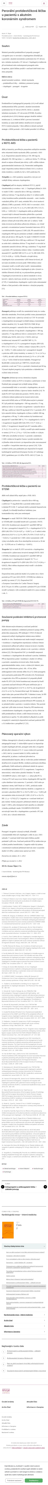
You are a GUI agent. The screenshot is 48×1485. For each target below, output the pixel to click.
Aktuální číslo (9, 1326)
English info (42, 27)
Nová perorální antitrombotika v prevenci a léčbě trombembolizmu (20, 1298)
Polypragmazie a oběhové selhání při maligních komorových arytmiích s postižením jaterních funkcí (24, 1267)
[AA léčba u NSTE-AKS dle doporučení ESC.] (24, 471)
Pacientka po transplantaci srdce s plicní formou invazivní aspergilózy (24, 1271)
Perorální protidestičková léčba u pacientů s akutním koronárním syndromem (26, 1286)
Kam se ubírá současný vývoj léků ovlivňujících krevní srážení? (25, 1252)
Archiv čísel (8, 1320)
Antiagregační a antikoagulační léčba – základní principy (21, 1188)
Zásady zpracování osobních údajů (34, 1448)
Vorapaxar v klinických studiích (15, 1256)
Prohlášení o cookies (9, 1429)
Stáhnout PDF (29, 27)
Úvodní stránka (8, 1402)
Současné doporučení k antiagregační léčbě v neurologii (23, 1291)
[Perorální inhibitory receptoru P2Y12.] (24, 303)
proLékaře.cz (11, 3)
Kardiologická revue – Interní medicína (18, 1315)
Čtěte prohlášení (17, 1448)
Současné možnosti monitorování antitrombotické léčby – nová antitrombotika (25, 1308)
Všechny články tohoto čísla (14, 1246)
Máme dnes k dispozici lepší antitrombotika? (19, 1279)
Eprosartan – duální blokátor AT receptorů (19, 1263)
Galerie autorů (10, 1276)
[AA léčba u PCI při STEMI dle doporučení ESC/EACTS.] (24, 606)
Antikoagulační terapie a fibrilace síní (17, 1294)
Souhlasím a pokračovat (33, 1481)
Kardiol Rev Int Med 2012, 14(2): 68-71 (24, 38)
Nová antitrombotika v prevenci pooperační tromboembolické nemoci (24, 1303)
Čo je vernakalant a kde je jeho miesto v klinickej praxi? (23, 1259)
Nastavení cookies (8, 1432)
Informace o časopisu (12, 1332)
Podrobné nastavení (14, 1480)
